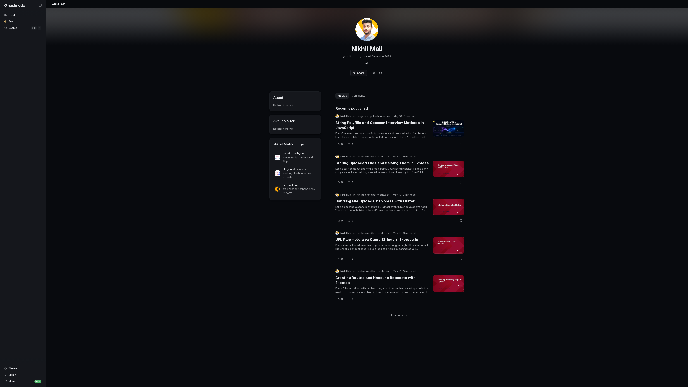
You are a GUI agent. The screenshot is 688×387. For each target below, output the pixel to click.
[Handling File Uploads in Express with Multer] (448, 207)
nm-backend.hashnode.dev (373, 156)
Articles (342, 95)
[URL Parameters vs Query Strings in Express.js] (448, 245)
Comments (358, 95)
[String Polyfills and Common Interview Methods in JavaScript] (448, 128)
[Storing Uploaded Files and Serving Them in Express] (448, 169)
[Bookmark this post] (461, 144)
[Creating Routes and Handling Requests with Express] (448, 283)
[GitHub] (380, 73)
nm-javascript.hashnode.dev (373, 116)
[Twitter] (374, 73)
